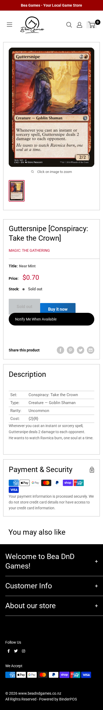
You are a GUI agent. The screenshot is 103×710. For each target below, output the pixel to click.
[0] (92, 24)
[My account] (79, 25)
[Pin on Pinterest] (70, 350)
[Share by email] (90, 350)
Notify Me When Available (36, 319)
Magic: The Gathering (29, 250)
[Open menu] (9, 24)
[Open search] (69, 25)
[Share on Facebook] (60, 350)
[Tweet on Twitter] (80, 350)
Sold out (24, 306)
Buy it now (58, 309)
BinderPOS (68, 699)
